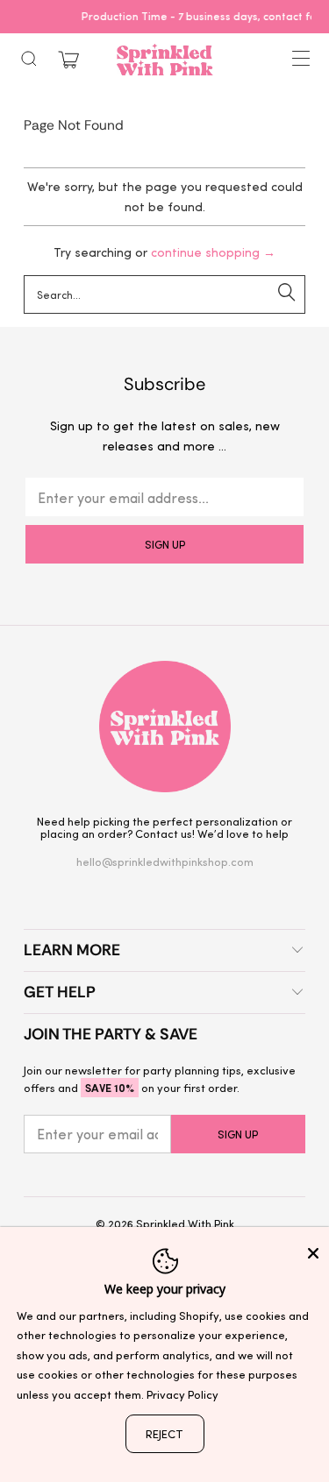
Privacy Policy (182, 1393)
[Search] (29, 59)
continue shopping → (213, 252)
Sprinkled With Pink (185, 1223)
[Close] (313, 1253)
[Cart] (68, 60)
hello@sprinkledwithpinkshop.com (165, 861)
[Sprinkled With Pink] (164, 59)
